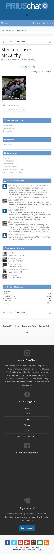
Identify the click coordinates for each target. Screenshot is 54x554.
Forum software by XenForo (27, 547)
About (27, 413)
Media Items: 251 (16, 277)
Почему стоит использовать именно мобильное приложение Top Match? (31, 185)
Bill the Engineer (14, 258)
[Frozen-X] (4, 211)
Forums (27, 419)
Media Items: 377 (16, 266)
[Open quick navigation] (50, 41)
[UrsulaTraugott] (4, 186)
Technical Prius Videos (12, 172)
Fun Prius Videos (10, 166)
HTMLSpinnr (13, 275)
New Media (21, 30)
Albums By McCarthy (27, 66)
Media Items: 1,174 (16, 255)
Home (27, 408)
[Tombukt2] (4, 201)
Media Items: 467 (16, 261)
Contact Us (7, 326)
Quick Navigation (31, 436)
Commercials (8, 163)
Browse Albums (9, 144)
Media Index (7, 125)
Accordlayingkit (14, 264)
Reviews (6, 158)
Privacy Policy (45, 326)
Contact (27, 430)
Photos (27, 425)
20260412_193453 (18, 200)
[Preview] (24, 109)
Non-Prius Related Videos (16, 98)
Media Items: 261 (16, 272)
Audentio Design (34, 549)
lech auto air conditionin (18, 270)
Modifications (8, 161)
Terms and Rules (29, 326)
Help (17, 326)
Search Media (8, 30)
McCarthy (12, 96)
